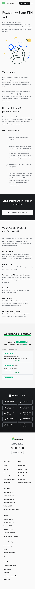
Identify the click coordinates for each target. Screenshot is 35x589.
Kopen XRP (21, 479)
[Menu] (32, 3)
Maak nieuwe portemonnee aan (17, 212)
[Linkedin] (23, 448)
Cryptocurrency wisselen (11, 536)
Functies (6, 469)
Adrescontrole (8, 476)
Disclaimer (7, 572)
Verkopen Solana (9, 499)
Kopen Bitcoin (22, 465)
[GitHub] (12, 448)
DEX (5, 472)
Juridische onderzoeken (11, 576)
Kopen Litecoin (22, 469)
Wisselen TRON (8, 526)
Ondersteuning (8, 546)
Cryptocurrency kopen (25, 482)
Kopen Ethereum (23, 476)
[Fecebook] (19, 448)
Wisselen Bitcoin (8, 519)
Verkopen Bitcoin (9, 492)
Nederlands (16, 452)
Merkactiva (7, 579)
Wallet (5, 465)
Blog (5, 556)
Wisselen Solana (8, 529)
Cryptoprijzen (7, 482)
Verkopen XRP (8, 506)
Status (5, 549)
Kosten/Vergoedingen (10, 552)
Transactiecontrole (9, 479)
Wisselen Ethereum (9, 533)
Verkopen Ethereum (9, 502)
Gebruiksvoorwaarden (10, 566)
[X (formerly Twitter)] (16, 448)
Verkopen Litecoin (9, 496)
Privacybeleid (7, 569)
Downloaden (24, 3)
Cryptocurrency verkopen (11, 509)
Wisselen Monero (9, 522)
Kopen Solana (22, 472)
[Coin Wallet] (8, 3)
